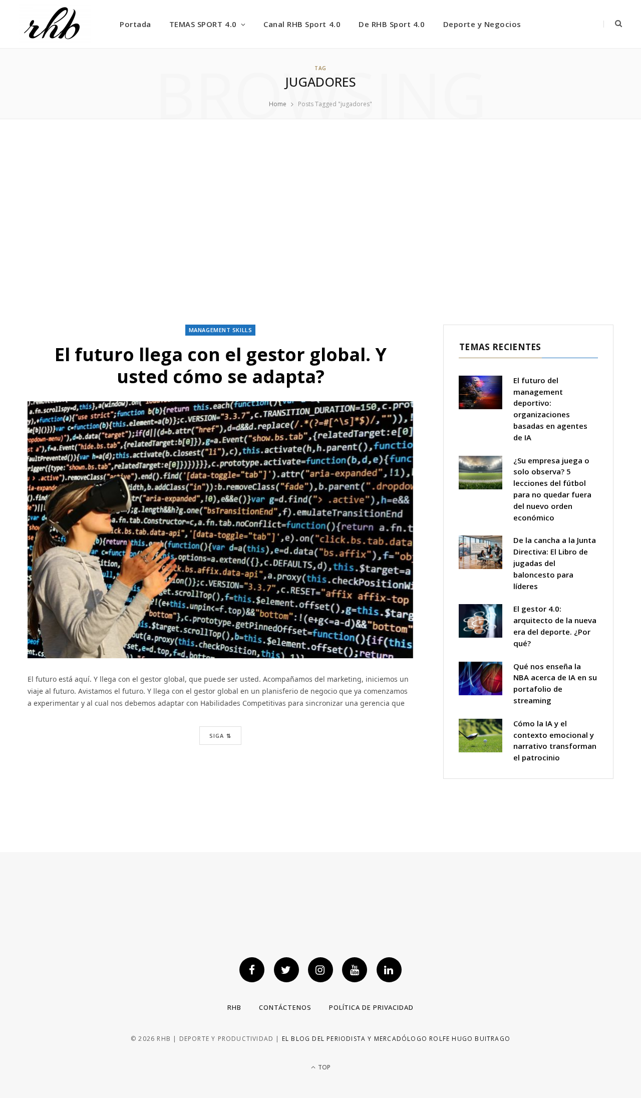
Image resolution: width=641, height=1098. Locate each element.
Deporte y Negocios (482, 24)
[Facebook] (251, 969)
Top (323, 1067)
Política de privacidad (371, 1007)
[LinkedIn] (389, 969)
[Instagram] (320, 969)
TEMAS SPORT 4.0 (203, 24)
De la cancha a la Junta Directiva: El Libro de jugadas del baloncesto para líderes (554, 563)
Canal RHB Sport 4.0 (302, 24)
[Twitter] (286, 969)
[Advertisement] (320, 222)
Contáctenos (285, 1007)
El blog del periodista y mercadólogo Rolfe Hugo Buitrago (396, 1038)
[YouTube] (354, 969)
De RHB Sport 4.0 (392, 24)
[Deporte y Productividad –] (55, 24)
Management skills (220, 330)
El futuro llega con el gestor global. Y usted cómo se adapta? (221, 365)
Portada (135, 24)
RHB (234, 1007)
